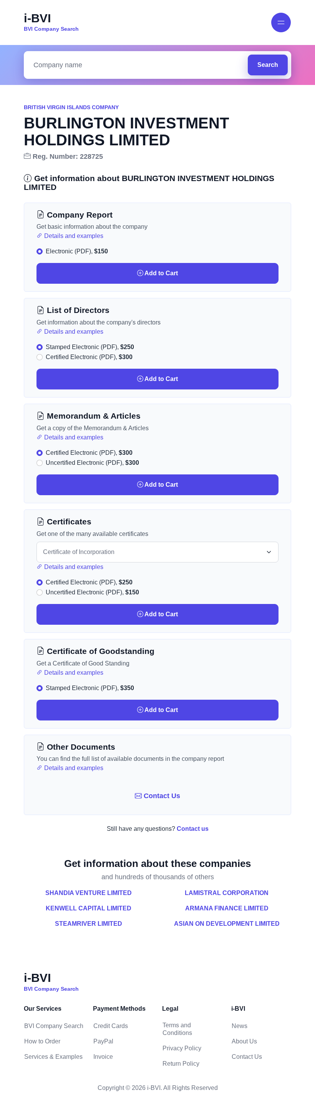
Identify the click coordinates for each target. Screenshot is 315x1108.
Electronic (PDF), (77, 251)
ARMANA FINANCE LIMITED (227, 908)
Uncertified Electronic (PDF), (92, 462)
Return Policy (180, 1063)
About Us (244, 1041)
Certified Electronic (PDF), (89, 357)
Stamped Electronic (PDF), (90, 347)
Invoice (103, 1056)
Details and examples (73, 236)
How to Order (42, 1041)
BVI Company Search (53, 1026)
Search (267, 65)
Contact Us (161, 796)
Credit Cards (110, 1026)
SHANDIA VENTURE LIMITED (88, 893)
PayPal (103, 1041)
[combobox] (137, 65)
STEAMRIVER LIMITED (88, 923)
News (239, 1026)
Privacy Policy (181, 1048)
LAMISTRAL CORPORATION (227, 893)
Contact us (193, 828)
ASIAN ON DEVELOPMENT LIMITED (227, 923)
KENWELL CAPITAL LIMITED (88, 908)
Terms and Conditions (177, 1029)
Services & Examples (53, 1056)
